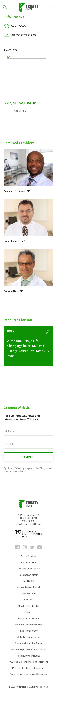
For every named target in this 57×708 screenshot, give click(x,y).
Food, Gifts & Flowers (20, 103)
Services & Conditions (28, 568)
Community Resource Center (28, 624)
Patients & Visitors (28, 574)
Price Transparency (28, 630)
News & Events (28, 593)
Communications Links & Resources (28, 674)
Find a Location (28, 562)
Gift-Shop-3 (20, 110)
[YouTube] (39, 549)
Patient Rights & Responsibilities (28, 649)
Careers (29, 612)
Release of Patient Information (28, 667)
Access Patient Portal (28, 587)
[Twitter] (32, 549)
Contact (28, 599)
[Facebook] (17, 549)
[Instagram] (25, 549)
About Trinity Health (28, 605)
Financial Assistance (28, 618)
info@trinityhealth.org (23, 34)
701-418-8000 (29, 521)
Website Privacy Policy (28, 636)
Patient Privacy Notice (28, 655)
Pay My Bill (28, 581)
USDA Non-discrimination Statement (28, 661)
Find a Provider (28, 556)
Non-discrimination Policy (28, 643)
